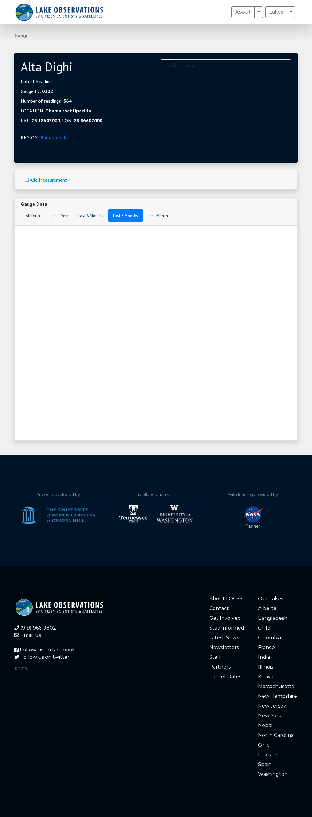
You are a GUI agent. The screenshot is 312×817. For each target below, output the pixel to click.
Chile (264, 628)
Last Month (158, 215)
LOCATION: (56, 111)
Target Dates (225, 677)
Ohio (264, 745)
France (266, 647)
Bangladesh (53, 137)
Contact (219, 608)
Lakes (276, 12)
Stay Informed (226, 628)
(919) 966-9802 (37, 628)
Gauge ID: (37, 91)
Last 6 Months (90, 215)
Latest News (224, 637)
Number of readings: (46, 101)
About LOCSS (226, 598)
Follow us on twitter (44, 657)
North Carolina (276, 735)
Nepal (265, 725)
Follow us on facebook (47, 650)
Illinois (265, 667)
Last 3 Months (125, 215)
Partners (220, 667)
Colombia (269, 637)
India (264, 657)
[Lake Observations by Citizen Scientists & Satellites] (59, 12)
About (243, 12)
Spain (264, 764)
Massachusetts (276, 686)
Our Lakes (270, 598)
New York (270, 716)
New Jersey (272, 706)
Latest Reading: (37, 81)
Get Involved (225, 618)
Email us (30, 635)
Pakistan (268, 755)
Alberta (267, 608)
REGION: (43, 137)
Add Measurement (48, 180)
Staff (215, 657)
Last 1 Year (59, 215)
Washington (273, 774)
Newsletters (224, 647)
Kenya (265, 677)
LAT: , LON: (61, 120)
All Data (33, 215)
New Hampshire (277, 696)
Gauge (21, 35)
